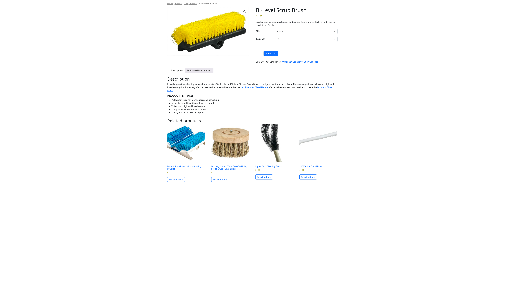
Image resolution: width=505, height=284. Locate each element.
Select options (176, 179)
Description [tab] (177, 70)
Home (170, 3)
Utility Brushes (190, 3)
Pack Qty (260, 38)
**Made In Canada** (292, 61)
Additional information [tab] (199, 70)
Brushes (178, 3)
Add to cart (271, 53)
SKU (258, 31)
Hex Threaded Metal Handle (254, 87)
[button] (244, 11)
